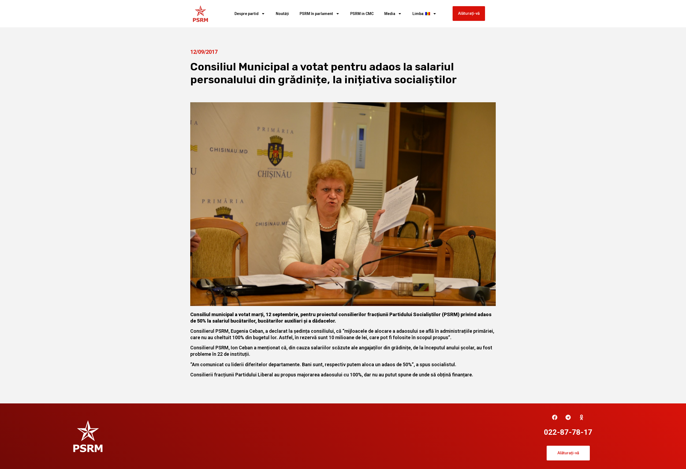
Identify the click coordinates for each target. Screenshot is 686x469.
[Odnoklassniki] (581, 417)
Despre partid (246, 14)
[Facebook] (554, 417)
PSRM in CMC (362, 14)
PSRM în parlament (316, 14)
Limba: (418, 14)
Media (389, 14)
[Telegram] (568, 417)
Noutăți (282, 14)
